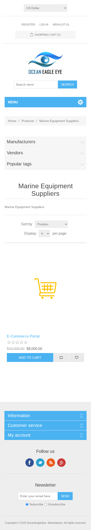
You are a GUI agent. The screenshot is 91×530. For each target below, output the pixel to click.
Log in (44, 24)
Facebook (29, 462)
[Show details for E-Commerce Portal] (46, 288)
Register (28, 24)
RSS (51, 462)
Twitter (40, 462)
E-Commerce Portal (23, 336)
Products (28, 121)
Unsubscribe (56, 504)
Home (12, 121)
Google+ (61, 462)
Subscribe (36, 504)
